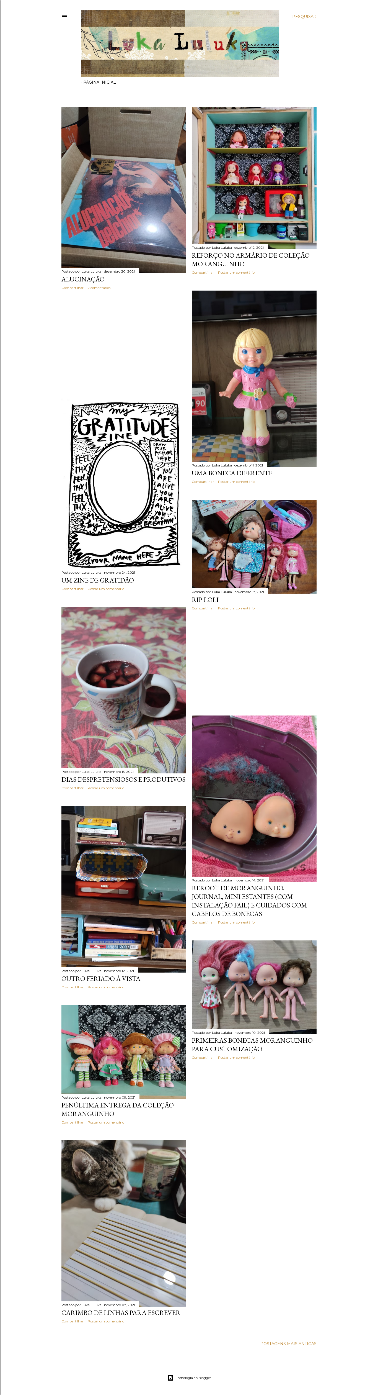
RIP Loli (205, 599)
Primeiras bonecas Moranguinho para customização (252, 1044)
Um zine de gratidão (97, 580)
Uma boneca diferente (232, 473)
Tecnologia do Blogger (193, 1378)
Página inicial (99, 82)
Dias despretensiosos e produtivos (123, 779)
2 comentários (99, 288)
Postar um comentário (236, 272)
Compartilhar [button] (72, 288)
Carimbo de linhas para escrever (120, 1312)
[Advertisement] (123, 342)
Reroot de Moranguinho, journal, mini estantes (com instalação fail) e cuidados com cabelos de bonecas (249, 901)
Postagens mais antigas (288, 1343)
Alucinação (83, 279)
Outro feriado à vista (100, 978)
